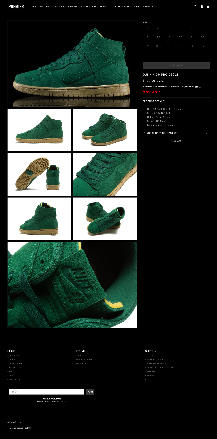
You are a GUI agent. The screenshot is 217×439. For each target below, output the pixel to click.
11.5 (180, 46)
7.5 (158, 37)
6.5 (203, 28)
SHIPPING (150, 375)
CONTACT (150, 356)
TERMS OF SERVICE (155, 363)
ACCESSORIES (15, 363)
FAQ (147, 379)
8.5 (180, 37)
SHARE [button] (177, 141)
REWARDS (81, 363)
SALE (10, 375)
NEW (9, 371)
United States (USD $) (20, 428)
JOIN (90, 391)
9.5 (203, 37)
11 (169, 46)
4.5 (158, 28)
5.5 (180, 28)
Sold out (176, 65)
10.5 (158, 46)
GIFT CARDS (13, 379)
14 (147, 54)
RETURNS (150, 371)
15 (158, 54)
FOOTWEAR (13, 356)
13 (203, 46)
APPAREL (12, 359)
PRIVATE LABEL (84, 359)
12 (191, 46)
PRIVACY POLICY (154, 359)
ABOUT (80, 356)
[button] (195, 6)
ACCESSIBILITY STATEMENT (160, 367)
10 (147, 46)
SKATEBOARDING (16, 367)
